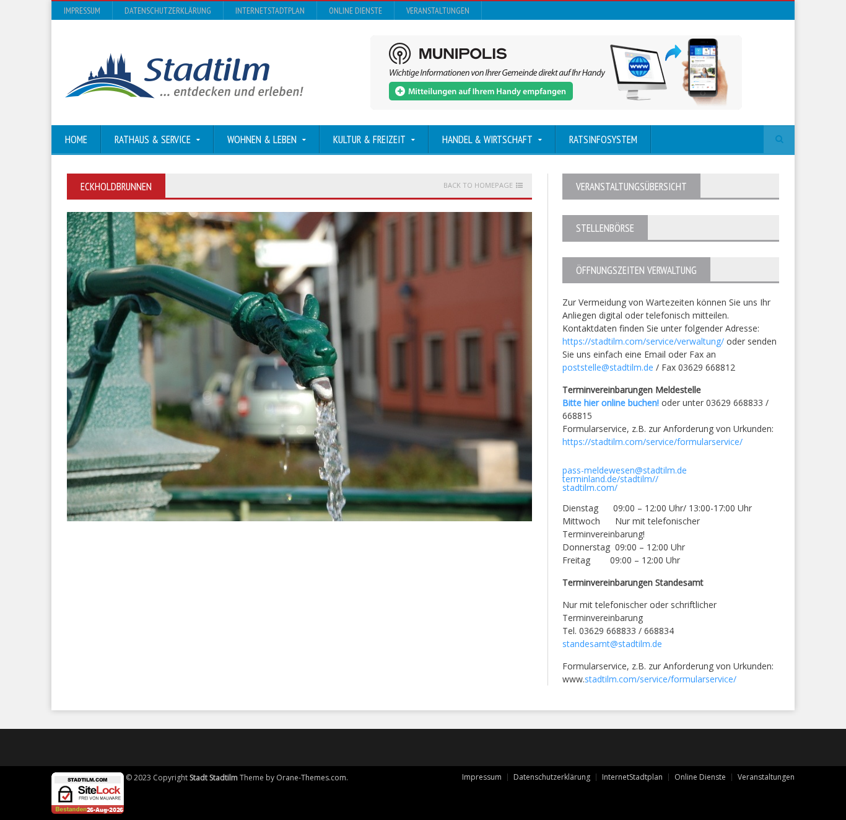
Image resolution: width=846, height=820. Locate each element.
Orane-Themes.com (311, 777)
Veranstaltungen (437, 10)
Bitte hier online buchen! (610, 402)
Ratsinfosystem (603, 139)
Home (76, 139)
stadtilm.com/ (589, 487)
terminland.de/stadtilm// (610, 479)
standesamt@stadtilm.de (612, 644)
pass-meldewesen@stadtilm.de (624, 470)
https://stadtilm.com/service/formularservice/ (652, 441)
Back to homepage (478, 185)
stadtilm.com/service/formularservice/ (660, 679)
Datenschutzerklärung (167, 10)
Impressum (82, 10)
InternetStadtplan (270, 10)
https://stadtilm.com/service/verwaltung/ (643, 341)
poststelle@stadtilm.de (607, 367)
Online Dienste (355, 10)
